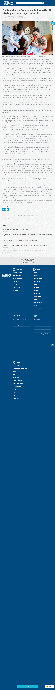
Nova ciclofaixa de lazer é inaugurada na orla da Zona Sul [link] (16, 229)
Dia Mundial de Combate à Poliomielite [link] (21, 218)
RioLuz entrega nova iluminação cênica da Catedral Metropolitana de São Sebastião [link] (22, 250)
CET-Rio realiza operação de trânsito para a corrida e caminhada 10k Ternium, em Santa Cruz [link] (25, 245)
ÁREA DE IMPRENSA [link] (27, 260)
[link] (53, 23)
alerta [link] (12, 218)
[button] (42, 3)
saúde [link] (43, 218)
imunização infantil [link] (32, 218)
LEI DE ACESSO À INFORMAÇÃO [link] (27, 259)
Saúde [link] (11, 17)
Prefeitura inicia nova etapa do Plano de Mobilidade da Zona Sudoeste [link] (19, 240)
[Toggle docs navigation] (47, 4)
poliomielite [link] (39, 218)
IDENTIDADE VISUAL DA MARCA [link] (27, 262)
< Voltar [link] (27, 686)
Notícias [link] (7, 17)
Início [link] (4, 17)
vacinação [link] (47, 218)
